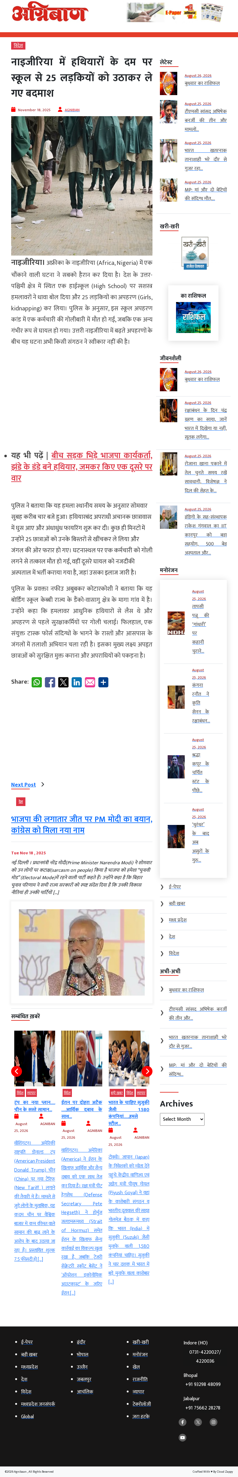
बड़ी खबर (117, 1093)
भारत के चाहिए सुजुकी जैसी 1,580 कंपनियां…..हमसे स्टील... (128, 1113)
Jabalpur (201, 1403)
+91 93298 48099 (203, 1384)
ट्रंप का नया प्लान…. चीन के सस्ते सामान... (34, 1106)
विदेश (18, 46)
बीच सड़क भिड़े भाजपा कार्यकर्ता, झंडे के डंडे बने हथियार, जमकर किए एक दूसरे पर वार (81, 467)
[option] (34, 1147)
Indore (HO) (202, 1352)
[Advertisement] (81, 396)
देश (21, 802)
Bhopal (202, 1380)
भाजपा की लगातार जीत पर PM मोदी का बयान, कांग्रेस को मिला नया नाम (81, 825)
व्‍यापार (31, 1093)
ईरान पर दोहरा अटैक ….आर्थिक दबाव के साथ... (81, 1109)
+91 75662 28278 (202, 1408)
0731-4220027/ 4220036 (205, 1356)
